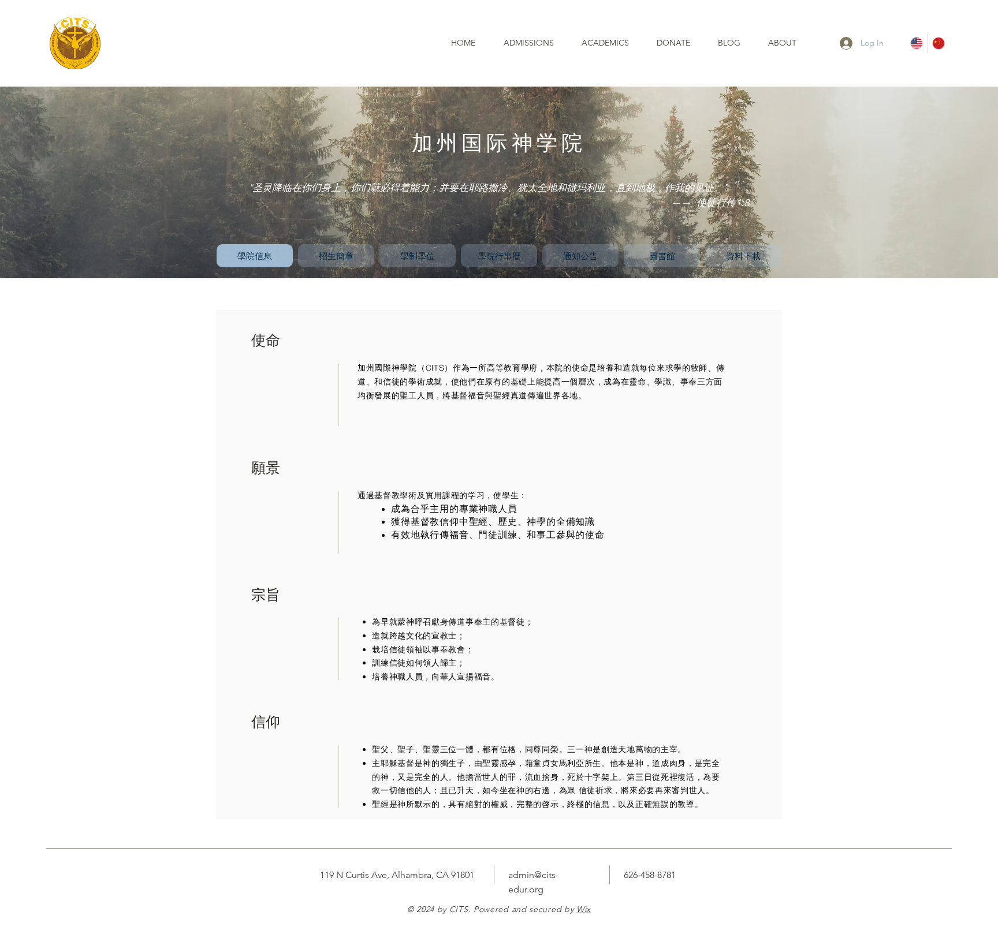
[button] (610, 43)
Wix (583, 909)
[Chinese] (938, 43)
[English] (916, 43)
